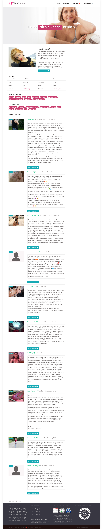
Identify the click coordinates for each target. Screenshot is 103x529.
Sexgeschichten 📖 (88, 4)
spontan (11, 109)
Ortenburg (42, 286)
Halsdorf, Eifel (47, 172)
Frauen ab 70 (37, 516)
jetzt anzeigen (27, 89)
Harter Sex (35, 97)
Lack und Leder (52, 97)
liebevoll (53, 107)
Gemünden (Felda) (50, 391)
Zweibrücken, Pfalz (50, 438)
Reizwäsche (28, 99)
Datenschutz (84, 527)
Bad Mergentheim (52, 252)
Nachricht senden (43, 70)
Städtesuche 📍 (76, 4)
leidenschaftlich (44, 107)
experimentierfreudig (32, 107)
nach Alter (66, 4)
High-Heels (43, 97)
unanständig (19, 109)
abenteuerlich (13, 107)
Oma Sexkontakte (18, 509)
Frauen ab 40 (37, 511)
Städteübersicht (37, 509)
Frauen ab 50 (37, 513)
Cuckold (11, 97)
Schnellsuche (37, 508)
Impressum (91, 527)
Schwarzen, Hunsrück (50, 322)
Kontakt (78, 527)
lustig (58, 107)
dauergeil (21, 107)
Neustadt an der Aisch (51, 216)
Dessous (17, 97)
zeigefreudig (32, 109)
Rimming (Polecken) (38, 99)
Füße (29, 97)
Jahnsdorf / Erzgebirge (47, 119)
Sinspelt (43, 353)
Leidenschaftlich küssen (16, 99)
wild (26, 109)
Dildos (24, 97)
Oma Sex (59, 4)
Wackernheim (49, 466)
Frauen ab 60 (37, 514)
